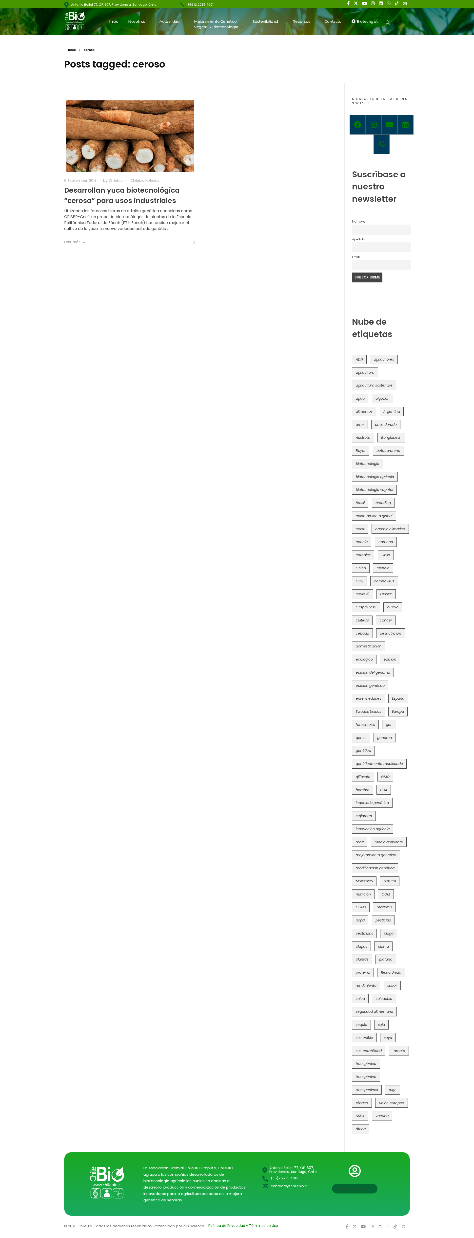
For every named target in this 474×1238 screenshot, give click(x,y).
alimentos (364, 411)
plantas (362, 959)
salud (360, 998)
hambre (362, 789)
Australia (363, 437)
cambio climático (390, 529)
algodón (382, 398)
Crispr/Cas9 (366, 607)
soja (381, 1024)
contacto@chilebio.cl (289, 1186)
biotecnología (367, 463)
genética (363, 750)
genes (361, 737)
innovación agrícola (373, 828)
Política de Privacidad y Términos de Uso (243, 1225)
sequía (361, 1024)
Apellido (358, 239)
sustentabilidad (369, 1050)
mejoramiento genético (376, 854)
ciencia (383, 568)
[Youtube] (390, 125)
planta (383, 946)
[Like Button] (189, 242)
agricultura (365, 372)
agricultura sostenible (374, 385)
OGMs (361, 907)
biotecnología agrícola (375, 476)
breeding (383, 502)
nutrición (363, 894)
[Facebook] (358, 125)
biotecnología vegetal (374, 489)
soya (388, 1037)
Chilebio (116, 180)
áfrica (361, 1128)
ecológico (364, 659)
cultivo (392, 607)
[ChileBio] (78, 21)
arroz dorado (386, 424)
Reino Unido (391, 972)
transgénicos (367, 1089)
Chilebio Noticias (144, 180)
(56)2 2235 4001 (200, 4)
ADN (359, 359)
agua (360, 398)
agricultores (384, 359)
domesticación (368, 646)
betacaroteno (388, 450)
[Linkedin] (405, 125)
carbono (385, 541)
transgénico (366, 1076)
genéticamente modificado (379, 763)
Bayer (361, 450)
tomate (399, 1050)
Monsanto (364, 881)
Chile (385, 554)
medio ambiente (389, 842)
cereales (363, 554)
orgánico (384, 907)
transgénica (366, 1063)
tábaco (362, 1102)
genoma (384, 737)
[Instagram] (374, 125)
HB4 (383, 789)
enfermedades (368, 698)
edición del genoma (373, 672)
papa (360, 920)
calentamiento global (374, 515)
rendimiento (366, 985)
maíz (360, 842)
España (398, 698)
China (361, 568)
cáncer (386, 620)
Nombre (358, 221)
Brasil (360, 502)
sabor (392, 985)
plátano (385, 959)
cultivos (362, 620)
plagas (361, 946)
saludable (384, 998)
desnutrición (390, 633)
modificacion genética (375, 868)
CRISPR (386, 594)
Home (71, 50)
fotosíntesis (365, 724)
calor (360, 529)
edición (390, 659)
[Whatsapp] (382, 144)
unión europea (391, 1102)
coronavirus (384, 581)
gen (389, 724)
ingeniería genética (372, 802)
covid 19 (362, 594)
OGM (386, 894)
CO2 (359, 581)
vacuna (382, 1115)
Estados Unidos (368, 711)
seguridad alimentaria (374, 1011)
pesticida (383, 920)
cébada (362, 633)
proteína (363, 972)
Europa (398, 711)
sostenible (364, 1037)
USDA (360, 1115)
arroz (360, 424)
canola (362, 541)
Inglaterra (364, 815)
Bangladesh (391, 437)
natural (390, 881)
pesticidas (364, 933)
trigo (392, 1089)
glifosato (363, 776)
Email (356, 257)
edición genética (370, 685)
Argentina (391, 411)
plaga (389, 933)
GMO (385, 776)
